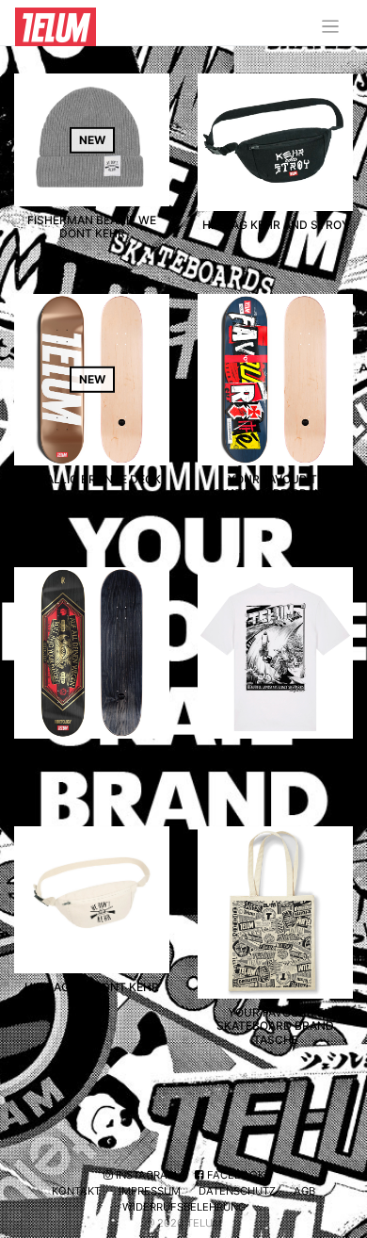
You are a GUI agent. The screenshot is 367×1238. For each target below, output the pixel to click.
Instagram (145, 1174)
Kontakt (76, 1190)
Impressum (150, 1190)
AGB (304, 1190)
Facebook (234, 1174)
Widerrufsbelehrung (184, 1207)
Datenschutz (237, 1190)
